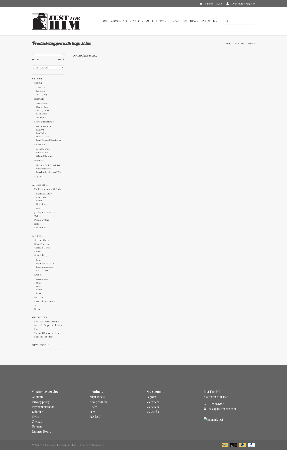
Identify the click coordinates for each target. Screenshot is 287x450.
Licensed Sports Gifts (44, 301)
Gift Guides (178, 21)
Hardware (39, 98)
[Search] (225, 21)
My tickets (152, 407)
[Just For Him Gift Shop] (58, 21)
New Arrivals (200, 21)
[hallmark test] (229, 419)
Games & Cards (42, 247)
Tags (236, 43)
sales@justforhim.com (222, 409)
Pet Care (38, 297)
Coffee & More (42, 279)
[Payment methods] (224, 444)
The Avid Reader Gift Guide (47, 332)
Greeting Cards (41, 239)
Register (151, 397)
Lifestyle (159, 21)
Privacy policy (40, 402)
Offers (93, 407)
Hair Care (39, 160)
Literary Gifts (42, 270)
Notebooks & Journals (45, 263)
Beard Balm (41, 133)
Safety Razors (41, 103)
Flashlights (41, 197)
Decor (38, 293)
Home (104, 21)
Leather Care (40, 227)
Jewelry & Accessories (44, 212)
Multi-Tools (41, 204)
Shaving (38, 82)
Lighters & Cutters (44, 193)
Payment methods (43, 407)
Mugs (38, 282)
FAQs (35, 416)
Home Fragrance (42, 243)
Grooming (119, 21)
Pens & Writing (41, 219)
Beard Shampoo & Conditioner (48, 140)
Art (35, 305)
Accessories (139, 21)
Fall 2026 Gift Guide (43, 336)
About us (37, 397)
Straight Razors (42, 106)
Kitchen (38, 274)
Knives (39, 200)
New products (98, 402)
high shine (248, 43)
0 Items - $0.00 (213, 3)
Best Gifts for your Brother (46, 321)
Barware (38, 251)
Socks (37, 208)
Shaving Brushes (43, 110)
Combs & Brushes (43, 126)
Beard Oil (40, 129)
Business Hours (41, 431)
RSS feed (94, 416)
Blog (216, 21)
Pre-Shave (40, 90)
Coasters (39, 286)
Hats (36, 223)
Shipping (37, 412)
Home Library (40, 255)
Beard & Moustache (43, 121)
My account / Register (243, 3)
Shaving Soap (41, 94)
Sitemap (37, 421)
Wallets (37, 216)
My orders (152, 402)
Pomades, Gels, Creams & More (49, 172)
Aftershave (40, 87)
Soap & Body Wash (43, 149)
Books (38, 260)
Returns (37, 426)
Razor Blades (41, 113)
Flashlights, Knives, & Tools (47, 189)
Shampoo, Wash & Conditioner (49, 165)
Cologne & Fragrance (45, 156)
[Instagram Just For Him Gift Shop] (147, 374)
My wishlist (153, 412)
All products (97, 397)
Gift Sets (38, 176)
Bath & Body (40, 144)
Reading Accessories (44, 267)
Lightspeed (98, 444)
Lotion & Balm (42, 152)
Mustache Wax (42, 136)
